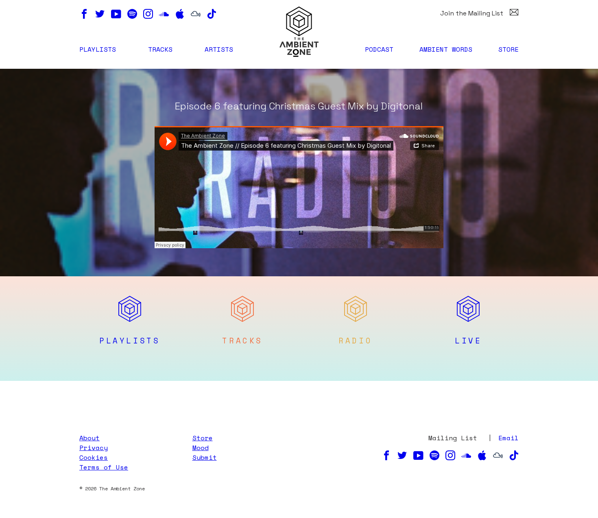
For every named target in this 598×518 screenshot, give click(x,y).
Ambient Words (445, 49)
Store (508, 49)
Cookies (93, 457)
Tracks (160, 49)
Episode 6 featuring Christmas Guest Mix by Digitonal (299, 106)
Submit (204, 457)
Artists (219, 49)
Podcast (379, 49)
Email (508, 438)
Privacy (93, 447)
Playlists (97, 49)
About (89, 438)
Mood (200, 447)
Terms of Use (103, 467)
